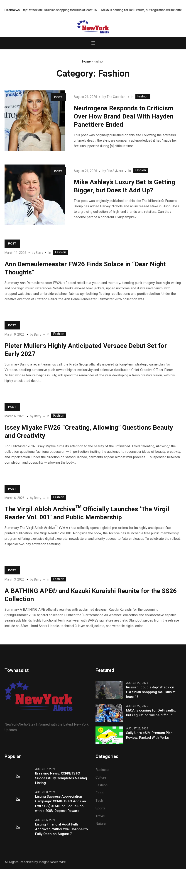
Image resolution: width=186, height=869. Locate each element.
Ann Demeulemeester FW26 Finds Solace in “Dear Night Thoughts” (85, 268)
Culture (100, 777)
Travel (100, 815)
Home (86, 61)
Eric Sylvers (115, 171)
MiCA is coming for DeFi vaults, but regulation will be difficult (135, 10)
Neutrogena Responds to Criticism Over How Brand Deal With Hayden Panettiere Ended (124, 116)
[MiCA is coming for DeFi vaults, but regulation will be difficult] (109, 712)
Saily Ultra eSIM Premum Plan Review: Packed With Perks (149, 735)
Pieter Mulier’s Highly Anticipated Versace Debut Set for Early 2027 (86, 350)
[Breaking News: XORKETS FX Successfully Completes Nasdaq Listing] (18, 776)
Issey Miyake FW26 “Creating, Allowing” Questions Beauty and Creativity (89, 432)
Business (102, 769)
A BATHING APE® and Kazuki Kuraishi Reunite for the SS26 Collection (91, 595)
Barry (39, 252)
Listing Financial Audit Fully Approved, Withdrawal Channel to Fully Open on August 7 (61, 829)
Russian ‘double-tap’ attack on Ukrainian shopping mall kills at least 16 (151, 692)
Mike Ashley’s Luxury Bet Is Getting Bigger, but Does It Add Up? (124, 186)
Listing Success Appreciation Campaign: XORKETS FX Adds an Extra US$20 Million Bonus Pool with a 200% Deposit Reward (60, 803)
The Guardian (116, 96)
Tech (99, 800)
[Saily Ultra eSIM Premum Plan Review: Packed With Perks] (109, 735)
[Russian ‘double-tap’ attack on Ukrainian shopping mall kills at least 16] (109, 689)
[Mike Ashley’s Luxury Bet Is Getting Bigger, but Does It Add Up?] (35, 195)
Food (99, 792)
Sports (100, 808)
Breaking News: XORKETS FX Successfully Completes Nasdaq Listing (61, 778)
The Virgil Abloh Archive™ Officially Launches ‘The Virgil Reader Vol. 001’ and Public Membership (87, 513)
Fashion (142, 96)
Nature (100, 823)
